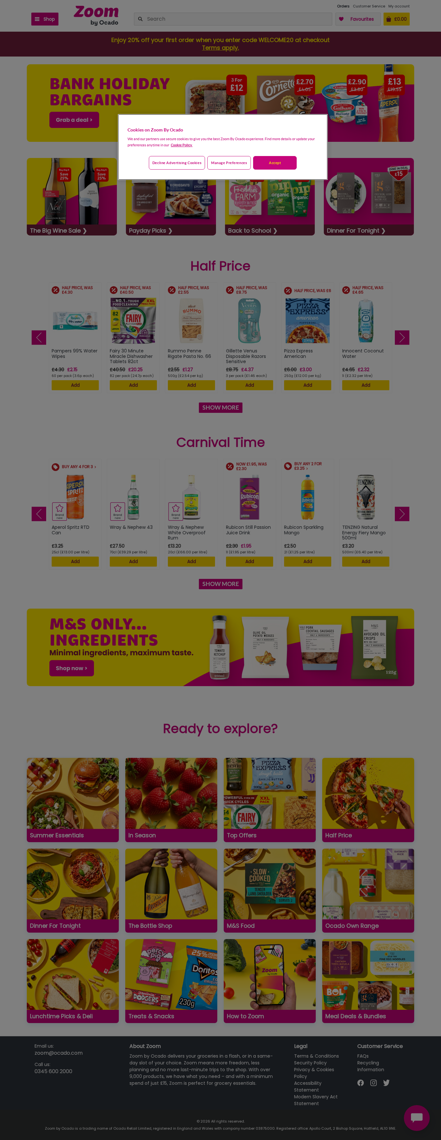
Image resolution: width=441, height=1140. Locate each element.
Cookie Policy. (181, 145)
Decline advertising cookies (176, 163)
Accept (275, 163)
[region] (223, 147)
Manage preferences (229, 163)
